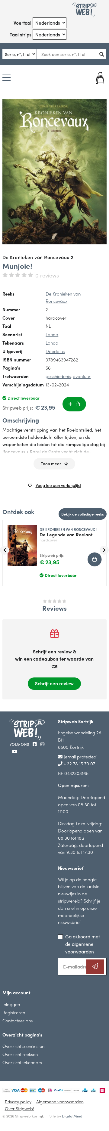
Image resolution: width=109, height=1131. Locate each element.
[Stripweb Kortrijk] (85, 9)
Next (104, 550)
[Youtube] (14, 751)
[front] (54, 172)
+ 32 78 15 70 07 (79, 763)
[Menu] (6, 78)
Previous (4, 550)
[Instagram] (42, 743)
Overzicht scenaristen (23, 1046)
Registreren (13, 1012)
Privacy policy (18, 1101)
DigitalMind (72, 1116)
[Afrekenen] (98, 78)
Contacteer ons (17, 1020)
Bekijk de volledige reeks (82, 514)
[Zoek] (103, 54)
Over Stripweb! (19, 1108)
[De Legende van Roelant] (20, 543)
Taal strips (20, 34)
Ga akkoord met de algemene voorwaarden (82, 944)
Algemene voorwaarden (60, 1101)
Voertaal (22, 22)
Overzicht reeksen (20, 1054)
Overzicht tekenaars (22, 1062)
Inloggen (11, 1004)
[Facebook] (35, 743)
